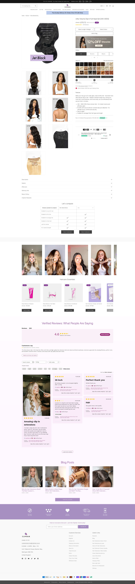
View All (77, 60)
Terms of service (62, 582)
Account (71, 535)
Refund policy (47, 582)
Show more (66, 368)
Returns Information (74, 545)
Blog (93, 538)
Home (23, 15)
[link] (82, 24)
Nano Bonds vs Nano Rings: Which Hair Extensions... (53, 490)
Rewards (94, 535)
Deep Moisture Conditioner (70, 303)
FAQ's (70, 553)
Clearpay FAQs (96, 560)
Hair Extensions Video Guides (99, 550)
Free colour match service (108, 60)
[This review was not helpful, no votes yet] (47, 444)
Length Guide (81, 76)
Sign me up (83, 526)
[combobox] (28, 5)
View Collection (67, 232)
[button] (41, 9)
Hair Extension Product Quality (99, 548)
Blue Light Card (96, 563)
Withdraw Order (73, 560)
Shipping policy (70, 582)
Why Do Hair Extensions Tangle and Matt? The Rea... (78, 490)
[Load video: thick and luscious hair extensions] (55, 260)
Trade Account (72, 550)
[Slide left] (91, 57)
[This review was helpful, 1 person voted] (76, 420)
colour (60, 368)
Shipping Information (74, 543)
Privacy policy (54, 582)
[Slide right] (97, 57)
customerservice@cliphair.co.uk (31, 543)
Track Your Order (73, 558)
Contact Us (71, 540)
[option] (77, 64)
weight (29, 368)
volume (24, 368)
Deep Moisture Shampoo (28, 303)
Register (71, 538)
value (45, 368)
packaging (54, 368)
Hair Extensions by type (98, 543)
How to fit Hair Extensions (98, 545)
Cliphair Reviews (73, 555)
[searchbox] (27, 362)
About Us (71, 548)
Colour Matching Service (98, 553)
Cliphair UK (90, 582)
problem (40, 368)
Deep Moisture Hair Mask (49, 303)
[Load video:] (32, 260)
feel (49, 368)
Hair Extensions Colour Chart (99, 540)
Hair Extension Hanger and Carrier (94, 303)
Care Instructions (96, 555)
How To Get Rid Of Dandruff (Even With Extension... (100, 490)
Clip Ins (27, 15)
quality (34, 368)
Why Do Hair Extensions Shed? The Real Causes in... (31, 490)
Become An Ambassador (98, 565)
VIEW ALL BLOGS (67, 499)
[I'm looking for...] (35, 5)
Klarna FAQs (95, 558)
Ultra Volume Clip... (34, 15)
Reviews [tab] (24, 328)
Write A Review (105, 334)
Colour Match (94, 76)
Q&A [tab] (30, 328)
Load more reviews (67, 451)
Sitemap (94, 568)
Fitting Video (107, 76)
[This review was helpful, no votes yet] (75, 393)
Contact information (80, 582)
